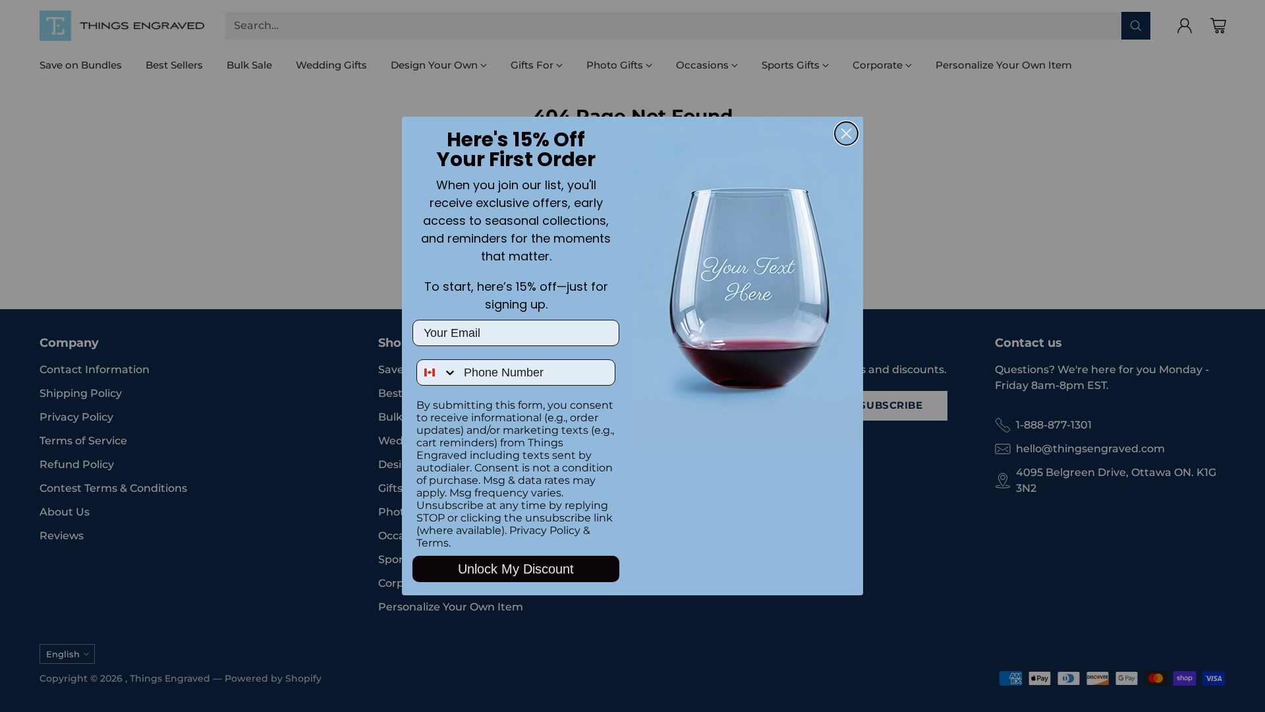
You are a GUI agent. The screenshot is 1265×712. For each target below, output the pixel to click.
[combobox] (437, 372)
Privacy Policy (544, 530)
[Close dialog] (846, 133)
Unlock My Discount (516, 569)
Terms (432, 543)
